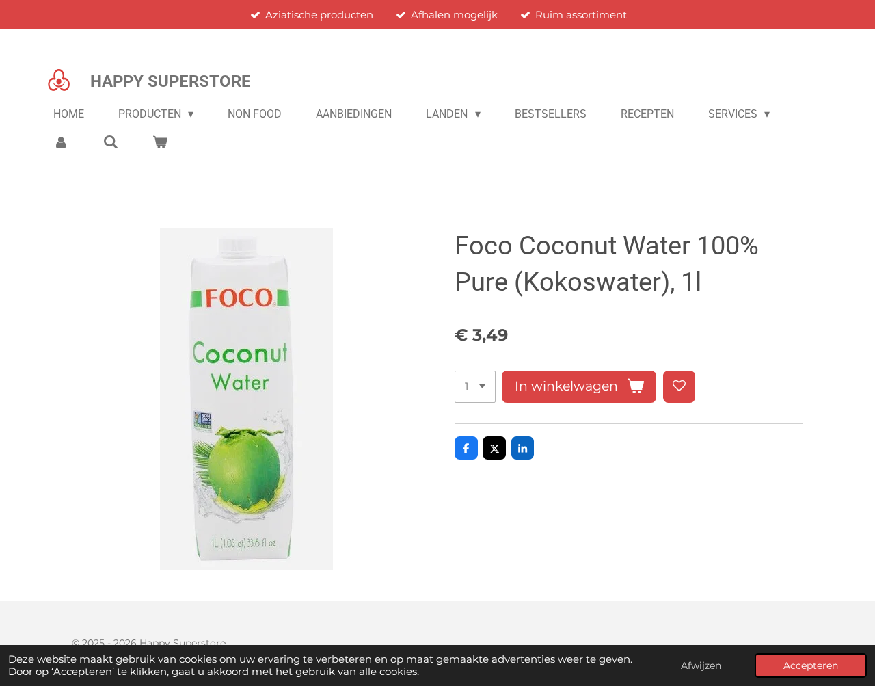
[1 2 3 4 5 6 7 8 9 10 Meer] (475, 387)
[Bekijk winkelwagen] (160, 142)
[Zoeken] (110, 142)
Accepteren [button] (810, 665)
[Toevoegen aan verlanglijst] (679, 387)
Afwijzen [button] (701, 665)
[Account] (61, 142)
